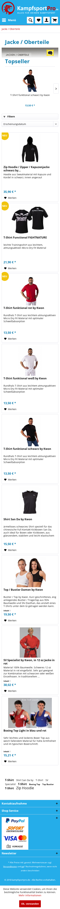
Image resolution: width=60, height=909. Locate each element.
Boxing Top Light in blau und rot (25, 730)
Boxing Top (35, 784)
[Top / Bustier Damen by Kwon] (30, 572)
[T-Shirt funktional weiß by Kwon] (30, 361)
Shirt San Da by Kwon (18, 519)
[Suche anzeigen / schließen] (30, 20)
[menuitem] (9, 20)
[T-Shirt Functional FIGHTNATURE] (30, 220)
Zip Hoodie (25, 788)
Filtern (11, 116)
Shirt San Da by (25, 780)
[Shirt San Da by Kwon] (30, 502)
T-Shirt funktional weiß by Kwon (25, 378)
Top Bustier (48, 784)
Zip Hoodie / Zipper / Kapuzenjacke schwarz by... (27, 168)
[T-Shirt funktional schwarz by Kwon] (30, 80)
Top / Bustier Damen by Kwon (23, 590)
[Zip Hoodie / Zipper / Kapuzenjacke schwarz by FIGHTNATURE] (30, 149)
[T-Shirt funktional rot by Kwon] (30, 290)
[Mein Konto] (46, 20)
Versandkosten (10, 866)
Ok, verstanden (30, 903)
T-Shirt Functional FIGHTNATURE (25, 237)
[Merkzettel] (38, 20)
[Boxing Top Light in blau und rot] (30, 713)
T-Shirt (9, 780)
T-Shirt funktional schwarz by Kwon (30, 95)
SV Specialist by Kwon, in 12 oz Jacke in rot (29, 661)
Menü (12, 20)
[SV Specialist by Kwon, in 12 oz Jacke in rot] (30, 642)
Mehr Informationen (30, 895)
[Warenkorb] (54, 20)
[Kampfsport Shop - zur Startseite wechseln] (30, 8)
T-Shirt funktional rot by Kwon (24, 308)
